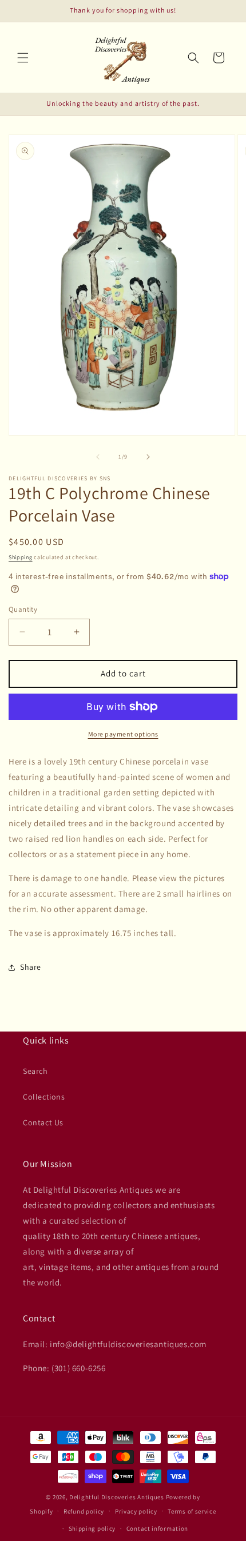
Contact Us (43, 1122)
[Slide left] (97, 456)
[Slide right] (148, 456)
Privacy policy (136, 1511)
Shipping (21, 557)
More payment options (123, 734)
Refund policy (84, 1511)
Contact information (157, 1528)
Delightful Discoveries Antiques (116, 1497)
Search (35, 1071)
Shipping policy (92, 1528)
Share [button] (30, 967)
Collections (44, 1097)
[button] (22, 57)
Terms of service (192, 1511)
